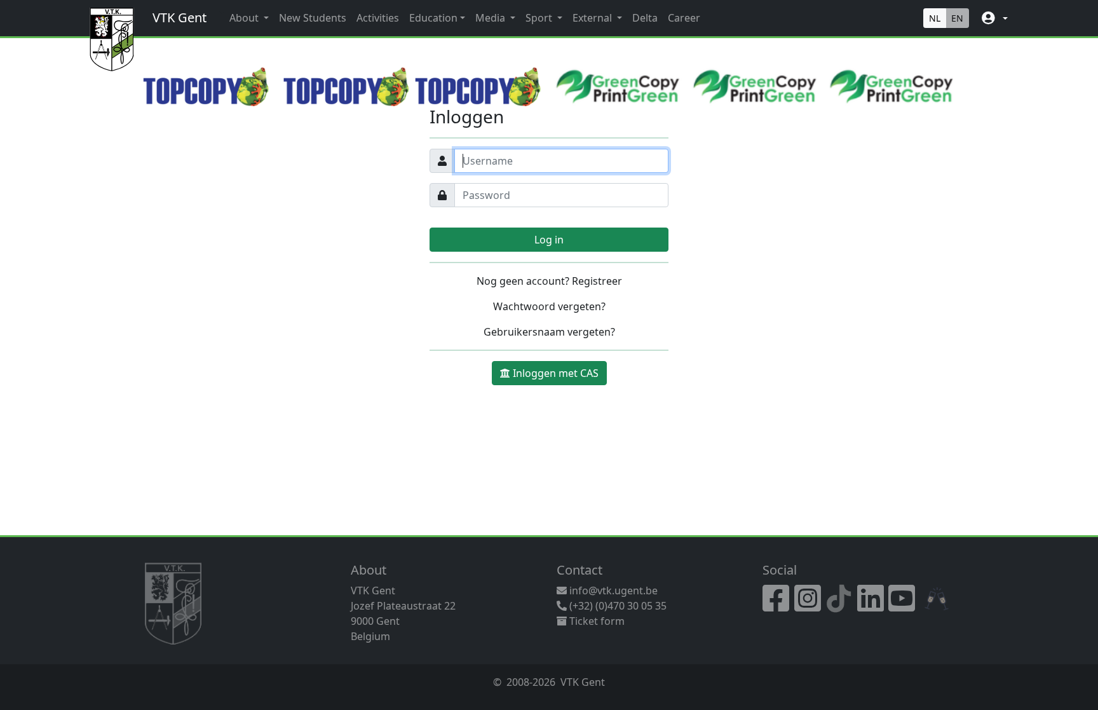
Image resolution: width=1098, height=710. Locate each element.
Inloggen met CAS (556, 373)
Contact (579, 569)
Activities (377, 18)
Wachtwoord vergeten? (549, 306)
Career (684, 18)
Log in (549, 240)
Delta (645, 18)
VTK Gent (179, 17)
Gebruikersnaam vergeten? (549, 332)
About (368, 569)
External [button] (593, 18)
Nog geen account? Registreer (549, 281)
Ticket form (596, 621)
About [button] (245, 18)
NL (934, 18)
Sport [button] (540, 18)
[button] (993, 18)
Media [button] (491, 18)
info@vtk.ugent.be (613, 590)
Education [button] (433, 18)
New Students (312, 18)
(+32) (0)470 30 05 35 (617, 606)
